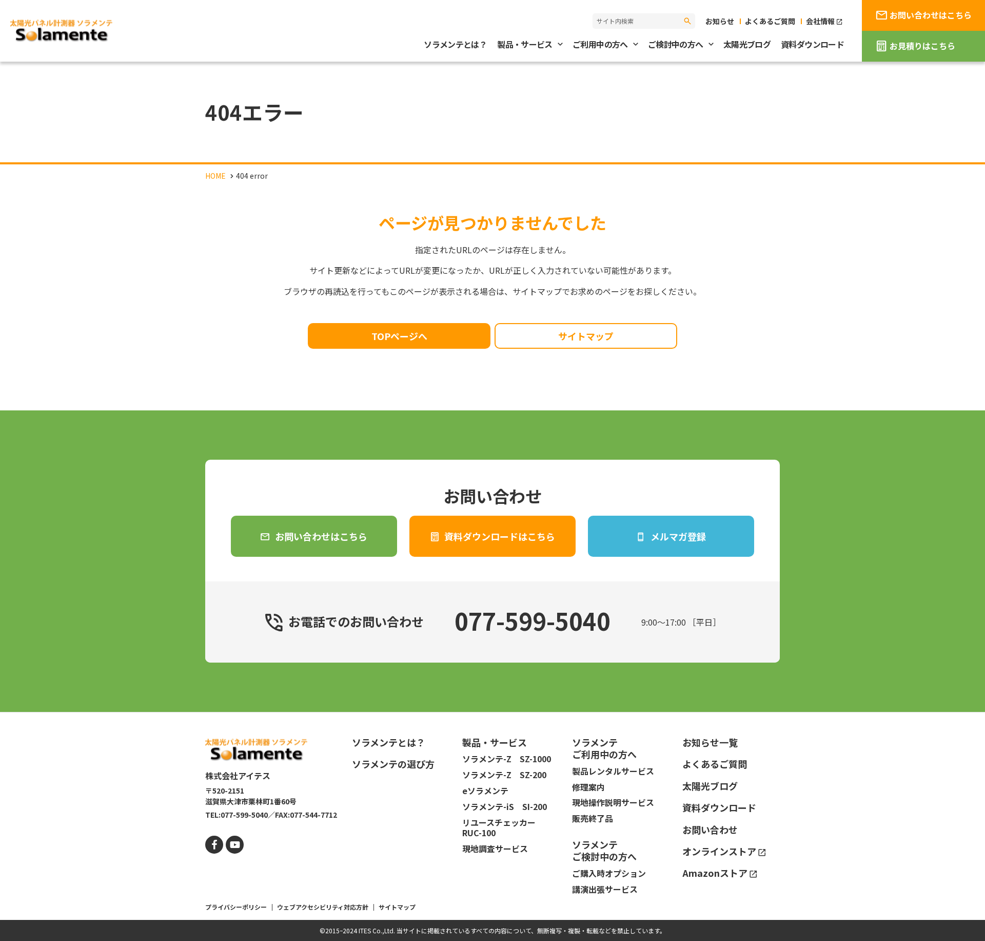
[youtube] (235, 845)
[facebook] (214, 845)
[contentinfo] (492, 826)
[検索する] (687, 21)
